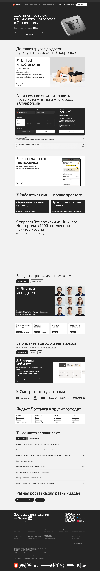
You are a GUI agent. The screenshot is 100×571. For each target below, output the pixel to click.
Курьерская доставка (76, 536)
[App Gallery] (81, 521)
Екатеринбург (39, 422)
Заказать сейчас (70, 4)
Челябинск (75, 420)
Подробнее (16, 550)
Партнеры (20, 558)
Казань (37, 418)
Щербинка (38, 416)
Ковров (18, 420)
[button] (21, 84)
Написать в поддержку (18, 536)
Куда (38, 109)
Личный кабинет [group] (22, 352)
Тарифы (15, 558)
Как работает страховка (32, 538)
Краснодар (38, 420)
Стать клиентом (81, 4)
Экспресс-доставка (76, 534)
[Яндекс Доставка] (17, 5)
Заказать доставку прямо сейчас (78, 531)
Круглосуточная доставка (77, 543)
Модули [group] (33, 352)
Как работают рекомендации (40, 558)
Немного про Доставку (63, 531)
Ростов (56, 416)
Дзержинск (57, 420)
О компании (16, 538)
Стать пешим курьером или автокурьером (49, 532)
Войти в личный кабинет (19, 534)
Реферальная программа (19, 541)
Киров (74, 416)
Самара (56, 422)
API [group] (40, 352)
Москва (18, 416)
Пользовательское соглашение (28, 558)
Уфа (73, 422)
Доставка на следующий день (24, 500)
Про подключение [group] (34, 438)
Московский (20, 418)
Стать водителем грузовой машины (48, 536)
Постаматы (40, 500)
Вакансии (60, 534)
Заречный (75, 418)
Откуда (18, 109)
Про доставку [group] (21, 438)
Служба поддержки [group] (37, 281)
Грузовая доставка (75, 538)
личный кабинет (51, 348)
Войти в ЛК (60, 4)
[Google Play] (81, 517)
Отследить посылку (32, 531)
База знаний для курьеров (49, 538)
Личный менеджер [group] (23, 281)
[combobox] (25, 112)
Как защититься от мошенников (34, 536)
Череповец (57, 418)
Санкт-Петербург (21, 422)
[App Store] (81, 514)
